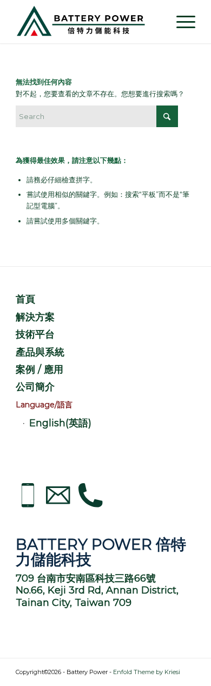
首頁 (25, 299)
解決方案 (35, 317)
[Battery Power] (87, 21)
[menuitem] (180, 21)
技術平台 (35, 334)
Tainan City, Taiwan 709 (73, 603)
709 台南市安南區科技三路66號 (86, 578)
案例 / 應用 (39, 369)
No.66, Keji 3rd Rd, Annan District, (97, 590)
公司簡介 (35, 387)
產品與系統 (40, 352)
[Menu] (180, 21)
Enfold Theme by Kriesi (146, 672)
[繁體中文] (105, 405)
